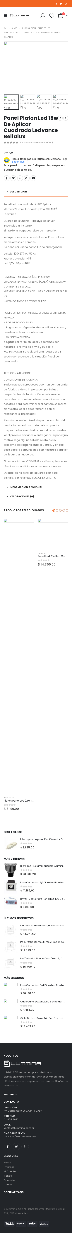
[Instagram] (66, 3)
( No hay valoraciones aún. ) (36, 142)
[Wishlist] (52, 15)
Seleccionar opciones (28, 525)
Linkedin (25, 1146)
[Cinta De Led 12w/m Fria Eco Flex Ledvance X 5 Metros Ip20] (11, 1022)
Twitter (13, 178)
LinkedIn (20, 178)
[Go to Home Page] (5, 28)
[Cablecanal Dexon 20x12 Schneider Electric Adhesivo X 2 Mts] (11, 1006)
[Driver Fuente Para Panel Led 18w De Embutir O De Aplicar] (11, 903)
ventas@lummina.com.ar (19, 1128)
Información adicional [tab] (26, 487)
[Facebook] (56, 3)
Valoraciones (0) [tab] (22, 496)
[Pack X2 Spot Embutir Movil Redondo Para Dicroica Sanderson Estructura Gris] (11, 946)
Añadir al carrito (62, 525)
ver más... (10, 1094)
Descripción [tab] (18, 191)
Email (33, 178)
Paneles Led (9, 797)
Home (7, 1162)
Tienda (8, 1176)
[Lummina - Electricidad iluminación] (21, 15)
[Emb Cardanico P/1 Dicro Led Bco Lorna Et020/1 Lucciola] (11, 887)
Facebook (7, 178)
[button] (53, 510)
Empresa (9, 1167)
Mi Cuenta (10, 1171)
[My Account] (43, 15)
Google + (27, 178)
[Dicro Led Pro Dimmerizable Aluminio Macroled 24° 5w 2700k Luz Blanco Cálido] (11, 870)
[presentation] (8, 67)
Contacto (9, 1180)
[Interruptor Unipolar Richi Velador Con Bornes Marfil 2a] (11, 843)
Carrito (8, 1184)
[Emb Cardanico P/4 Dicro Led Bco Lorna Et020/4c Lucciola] (11, 989)
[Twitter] (61, 3)
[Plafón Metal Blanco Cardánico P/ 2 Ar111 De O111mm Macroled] (11, 963)
